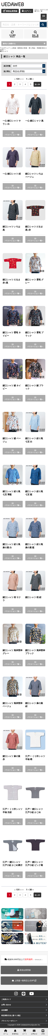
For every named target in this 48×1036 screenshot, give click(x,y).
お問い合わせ (6, 1004)
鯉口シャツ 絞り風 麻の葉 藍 (34, 546)
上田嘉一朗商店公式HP (24, 980)
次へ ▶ (37, 84)
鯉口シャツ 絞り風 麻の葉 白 (11, 546)
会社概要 (4, 1010)
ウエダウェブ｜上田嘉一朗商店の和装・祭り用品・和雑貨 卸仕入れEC (23, 49)
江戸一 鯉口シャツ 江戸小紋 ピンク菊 (34, 863)
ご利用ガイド (6, 999)
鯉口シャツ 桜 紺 (33, 597)
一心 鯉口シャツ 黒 (34, 120)
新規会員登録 (25, 969)
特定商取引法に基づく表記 (11, 1015)
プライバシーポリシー (9, 1020)
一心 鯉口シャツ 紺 (12, 173)
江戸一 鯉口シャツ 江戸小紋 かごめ (34, 810)
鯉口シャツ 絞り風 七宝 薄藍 (11, 493)
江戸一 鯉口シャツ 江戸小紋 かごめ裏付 (12, 863)
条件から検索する (9, 43)
